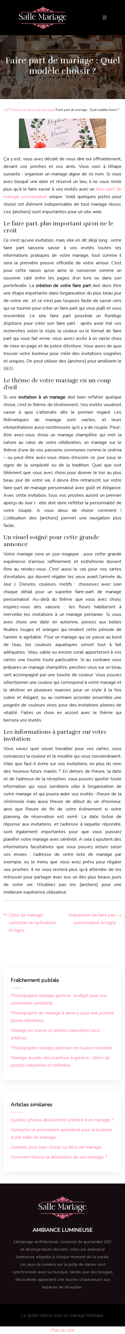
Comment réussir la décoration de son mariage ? (59, 1157)
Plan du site (62, 1330)
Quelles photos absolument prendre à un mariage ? (62, 1120)
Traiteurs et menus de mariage (31, 110)
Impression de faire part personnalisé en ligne (92, 919)
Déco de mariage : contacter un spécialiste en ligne (32, 922)
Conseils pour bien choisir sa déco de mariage (56, 1147)
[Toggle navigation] (104, 17)
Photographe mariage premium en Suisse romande (61, 1048)
